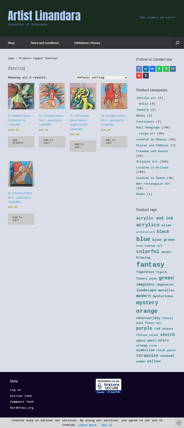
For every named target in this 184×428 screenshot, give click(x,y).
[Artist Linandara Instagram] (173, 69)
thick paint (166, 350)
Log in (15, 390)
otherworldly (148, 318)
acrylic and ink (154, 218)
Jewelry (142, 110)
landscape (146, 290)
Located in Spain (150, 178)
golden (153, 278)
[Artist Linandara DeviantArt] (159, 69)
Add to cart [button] (48, 142)
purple (144, 328)
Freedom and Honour (152, 151)
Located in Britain (152, 167)
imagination (164, 284)
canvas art (154, 246)
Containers (145, 121)
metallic (166, 290)
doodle (166, 252)
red (157, 329)
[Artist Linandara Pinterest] (139, 75)
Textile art (146, 98)
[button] (177, 43)
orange (147, 311)
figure (161, 272)
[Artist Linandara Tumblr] (146, 75)
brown (139, 246)
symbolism (145, 350)
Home (11, 58)
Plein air (153, 323)
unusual (167, 356)
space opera (146, 340)
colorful (148, 251)
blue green (163, 240)
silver (153, 335)
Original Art (147, 161)
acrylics (148, 225)
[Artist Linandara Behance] (153, 69)
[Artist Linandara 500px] (166, 69)
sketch (167, 335)
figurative (145, 272)
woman (140, 361)
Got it (107, 425)
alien (166, 225)
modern (143, 296)
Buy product (18, 142)
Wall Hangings (148, 127)
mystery (147, 303)
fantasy (150, 265)
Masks (140, 115)
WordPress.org (21, 408)
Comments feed (21, 402)
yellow (153, 361)
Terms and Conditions (45, 43)
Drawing (143, 257)
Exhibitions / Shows (87, 43)
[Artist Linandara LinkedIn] (146, 69)
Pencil (167, 318)
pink (139, 323)
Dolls (143, 104)
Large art (147, 133)
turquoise (147, 355)
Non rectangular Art (153, 184)
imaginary (145, 285)
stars (163, 340)
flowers (141, 278)
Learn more (87, 425)
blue (143, 239)
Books (140, 194)
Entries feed (21, 396)
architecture (145, 232)
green (166, 278)
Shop (11, 43)
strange (141, 345)
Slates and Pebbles (152, 145)
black (163, 231)
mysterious (163, 296)
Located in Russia (151, 139)
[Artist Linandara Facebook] (139, 69)
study (153, 345)
